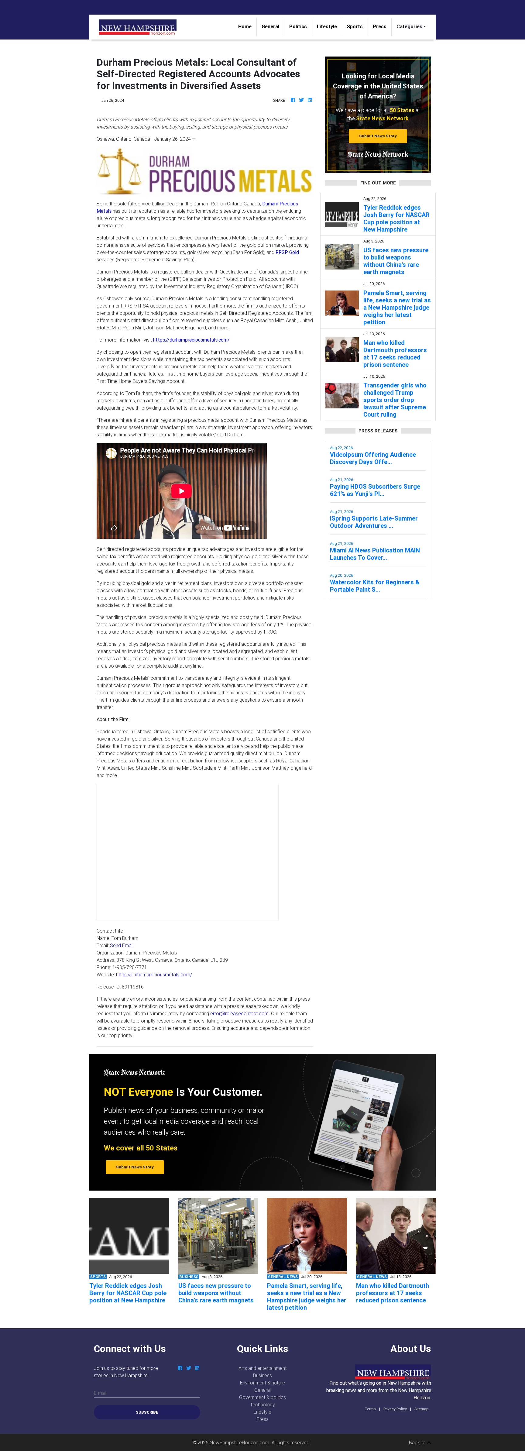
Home (247, 26)
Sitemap (421, 1408)
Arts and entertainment (262, 1368)
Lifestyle (327, 26)
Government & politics (262, 1397)
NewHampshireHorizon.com (239, 1442)
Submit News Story (378, 136)
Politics (298, 26)
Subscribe (147, 1412)
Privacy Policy (395, 1408)
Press (379, 26)
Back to (418, 1442)
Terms (370, 1408)
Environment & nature (262, 1383)
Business (262, 1375)
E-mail (100, 1393)
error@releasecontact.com (239, 1013)
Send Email (121, 945)
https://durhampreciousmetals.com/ (154, 974)
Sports (355, 26)
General (270, 26)
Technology (262, 1404)
